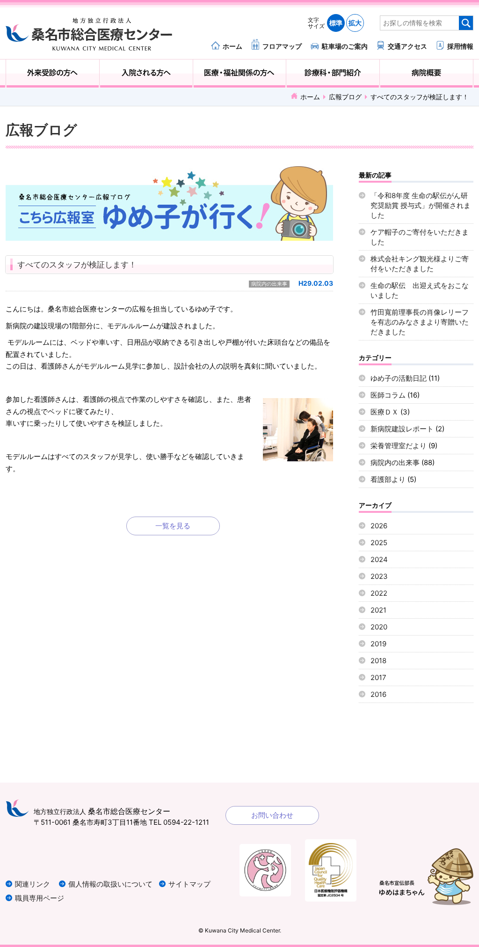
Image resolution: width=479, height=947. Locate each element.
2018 (378, 660)
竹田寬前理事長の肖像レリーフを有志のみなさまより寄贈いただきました (419, 322)
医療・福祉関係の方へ (240, 73)
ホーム (232, 46)
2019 (378, 643)
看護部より (388, 479)
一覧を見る (172, 525)
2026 (378, 525)
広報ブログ (345, 97)
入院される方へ (146, 73)
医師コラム (388, 395)
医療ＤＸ (384, 411)
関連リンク (32, 884)
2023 (379, 576)
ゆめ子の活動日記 (398, 378)
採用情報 (460, 46)
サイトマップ (189, 884)
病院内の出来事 (269, 284)
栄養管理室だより (398, 445)
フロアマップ (282, 46)
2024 (379, 559)
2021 (378, 610)
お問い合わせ (272, 815)
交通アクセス (407, 46)
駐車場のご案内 (345, 46)
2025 (378, 542)
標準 (335, 23)
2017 (378, 677)
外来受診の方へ (53, 73)
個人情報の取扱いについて (110, 884)
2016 (378, 694)
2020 (378, 626)
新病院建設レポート (402, 428)
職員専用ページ (39, 898)
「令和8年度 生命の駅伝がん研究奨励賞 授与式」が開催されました (420, 205)
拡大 (355, 23)
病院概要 (426, 73)
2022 (378, 593)
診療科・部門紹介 (333, 73)
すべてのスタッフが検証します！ (77, 264)
